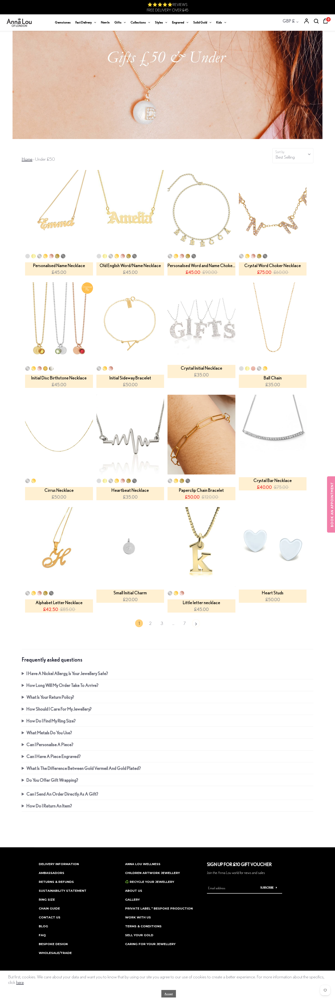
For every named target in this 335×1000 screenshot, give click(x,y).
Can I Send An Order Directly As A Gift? (62, 793)
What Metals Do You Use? (49, 732)
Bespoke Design (53, 944)
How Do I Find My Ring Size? (51, 720)
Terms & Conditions (143, 926)
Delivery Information (59, 864)
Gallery (132, 899)
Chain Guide (49, 908)
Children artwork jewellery (152, 873)
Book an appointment (332, 504)
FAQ (42, 935)
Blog (43, 926)
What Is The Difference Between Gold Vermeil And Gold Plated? (83, 768)
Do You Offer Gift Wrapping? (52, 780)
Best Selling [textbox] (285, 157)
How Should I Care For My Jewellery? (59, 708)
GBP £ (289, 20)
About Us (133, 890)
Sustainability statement (62, 890)
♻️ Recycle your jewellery (149, 882)
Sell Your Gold (139, 935)
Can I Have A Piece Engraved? (53, 756)
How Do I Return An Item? (49, 805)
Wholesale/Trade (55, 953)
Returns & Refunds (56, 882)
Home (27, 159)
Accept (169, 993)
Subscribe (267, 887)
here (20, 982)
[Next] (196, 624)
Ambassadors (51, 873)
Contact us (49, 917)
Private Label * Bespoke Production (159, 908)
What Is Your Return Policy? (50, 697)
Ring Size (47, 899)
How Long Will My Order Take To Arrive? (62, 685)
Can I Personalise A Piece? (49, 744)
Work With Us (138, 917)
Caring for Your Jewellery (150, 944)
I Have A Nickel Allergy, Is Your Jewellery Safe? (67, 673)
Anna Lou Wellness (142, 864)
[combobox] (292, 155)
